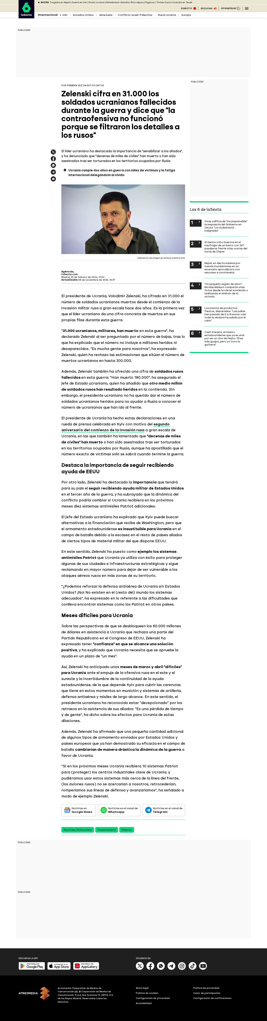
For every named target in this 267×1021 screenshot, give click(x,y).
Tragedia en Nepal (60, 2)
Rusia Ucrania (96, 2)
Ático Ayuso (137, 2)
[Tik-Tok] (192, 969)
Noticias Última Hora (78, 829)
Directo (127, 829)
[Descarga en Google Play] (32, 969)
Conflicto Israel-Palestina (135, 15)
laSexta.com (69, 274)
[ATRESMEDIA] (36, 996)
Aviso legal (142, 988)
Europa (186, 15)
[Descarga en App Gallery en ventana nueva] (86, 969)
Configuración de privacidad (153, 998)
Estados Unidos (83, 15)
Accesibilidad (144, 1003)
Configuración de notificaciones (212, 998)
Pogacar (149, 2)
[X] (53, 153)
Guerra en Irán (79, 2)
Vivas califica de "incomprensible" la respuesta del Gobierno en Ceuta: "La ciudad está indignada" (225, 226)
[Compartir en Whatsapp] (53, 167)
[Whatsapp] (161, 969)
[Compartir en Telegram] (53, 173)
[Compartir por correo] (53, 180)
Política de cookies (147, 993)
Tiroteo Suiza (163, 2)
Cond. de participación (206, 993)
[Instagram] (182, 969)
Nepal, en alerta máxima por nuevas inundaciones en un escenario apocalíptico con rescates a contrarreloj (222, 267)
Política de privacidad (206, 988)
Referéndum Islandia (117, 2)
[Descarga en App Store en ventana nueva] (59, 969)
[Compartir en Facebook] (53, 160)
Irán (64, 15)
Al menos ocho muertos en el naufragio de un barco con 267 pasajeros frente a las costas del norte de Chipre (225, 247)
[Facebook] (150, 969)
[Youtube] (203, 969)
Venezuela (105, 15)
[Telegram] (171, 969)
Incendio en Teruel (182, 2)
